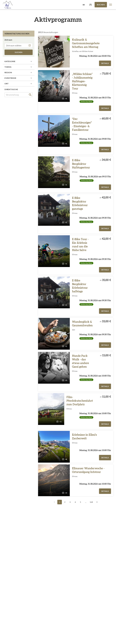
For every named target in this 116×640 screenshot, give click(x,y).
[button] (110, 4)
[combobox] (19, 94)
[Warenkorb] (90, 5)
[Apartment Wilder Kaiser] (8, 5)
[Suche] (30, 94)
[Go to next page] (97, 502)
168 (91, 502)
